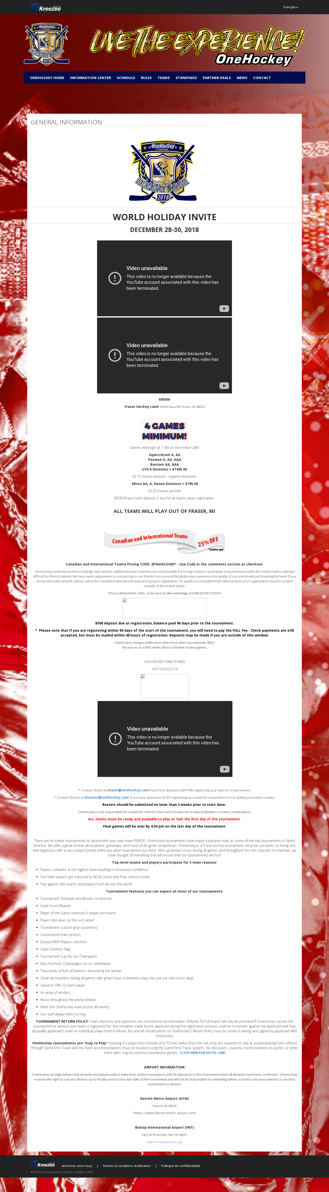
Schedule (126, 77)
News (242, 77)
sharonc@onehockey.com (106, 797)
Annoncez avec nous (77, 1166)
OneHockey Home (47, 77)
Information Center (90, 77)
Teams (164, 77)
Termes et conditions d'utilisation (127, 1166)
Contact (262, 77)
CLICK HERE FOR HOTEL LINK (202, 1053)
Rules (146, 77)
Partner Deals (217, 77)
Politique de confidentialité (180, 1166)
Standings (186, 77)
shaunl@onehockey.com (128, 790)
